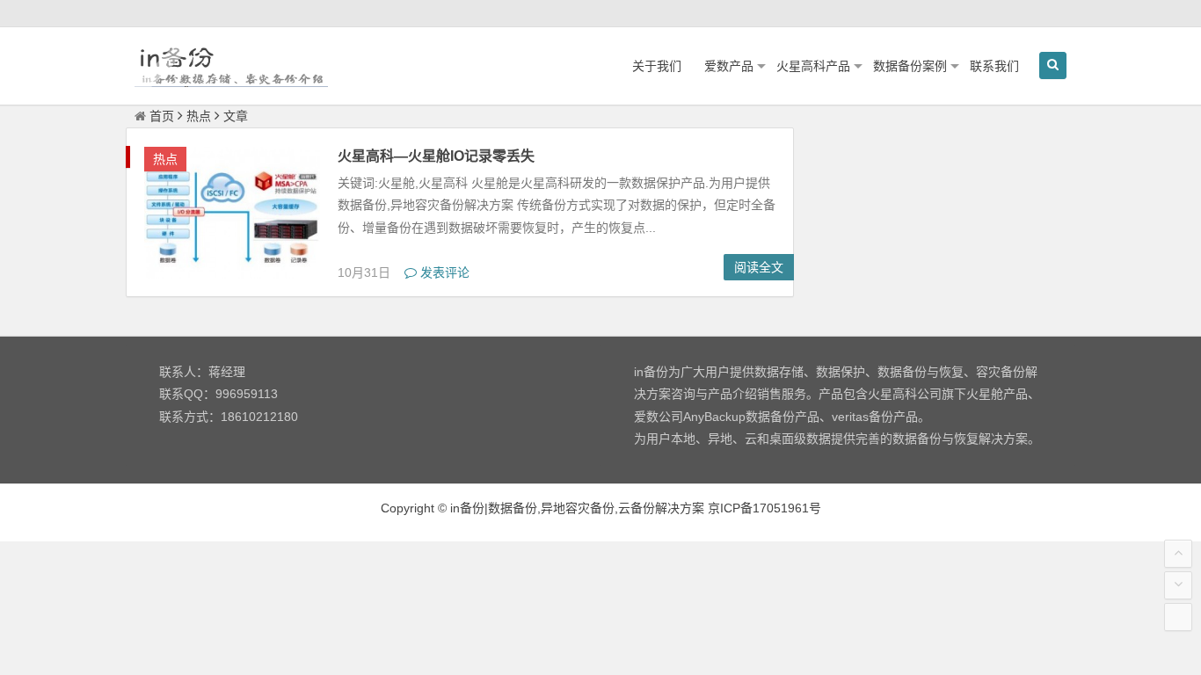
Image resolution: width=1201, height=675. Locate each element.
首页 (161, 116)
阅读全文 (758, 267)
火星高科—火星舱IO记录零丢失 (436, 156)
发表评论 (443, 272)
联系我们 (994, 66)
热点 (198, 116)
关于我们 (656, 66)
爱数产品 (728, 66)
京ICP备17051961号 (764, 508)
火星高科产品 (813, 66)
